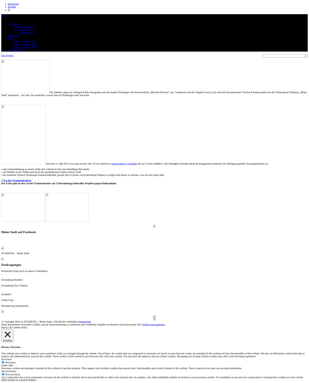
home (4, 15)
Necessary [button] (6, 359)
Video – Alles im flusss (25, 44)
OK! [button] (139, 324)
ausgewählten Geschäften (124, 163)
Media (11, 38)
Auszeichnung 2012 (24, 29)
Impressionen (27, 32)
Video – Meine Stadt (24, 41)
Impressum (13, 4)
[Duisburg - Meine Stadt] (9, 10)
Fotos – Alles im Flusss (26, 47)
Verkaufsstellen (15, 50)
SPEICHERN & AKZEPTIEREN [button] (19, 380)
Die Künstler (14, 35)
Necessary (10, 362)
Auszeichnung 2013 (24, 26)
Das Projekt (14, 24)
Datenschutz (85, 321)
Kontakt (12, 6)
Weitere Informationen (153, 324)
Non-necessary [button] (8, 371)
